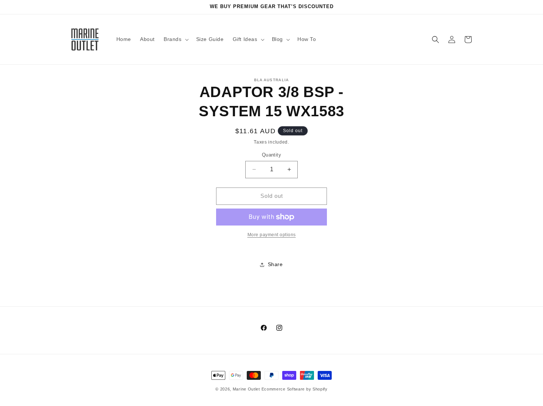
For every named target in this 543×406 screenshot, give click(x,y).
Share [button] (275, 264)
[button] (175, 39)
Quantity (271, 155)
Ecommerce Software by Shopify (295, 389)
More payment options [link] (271, 234)
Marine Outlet (246, 389)
